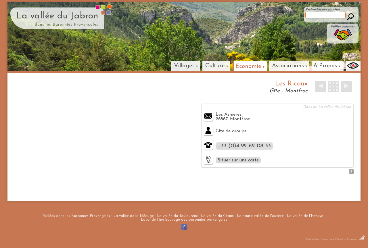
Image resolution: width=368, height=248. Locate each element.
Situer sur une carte (238, 160)
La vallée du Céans (217, 216)
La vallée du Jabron (57, 16)
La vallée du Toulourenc (177, 216)
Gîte (274, 91)
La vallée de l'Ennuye (305, 216)
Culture (215, 66)
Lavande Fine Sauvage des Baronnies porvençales (184, 220)
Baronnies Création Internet (339, 239)
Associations (288, 66)
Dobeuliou (313, 239)
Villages (184, 66)
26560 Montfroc (233, 119)
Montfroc (296, 91)
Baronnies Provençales (90, 216)
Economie (248, 66)
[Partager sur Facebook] (351, 172)
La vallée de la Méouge (133, 216)
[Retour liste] (333, 86)
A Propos (325, 66)
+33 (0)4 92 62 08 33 (244, 146)
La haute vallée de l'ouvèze (260, 216)
